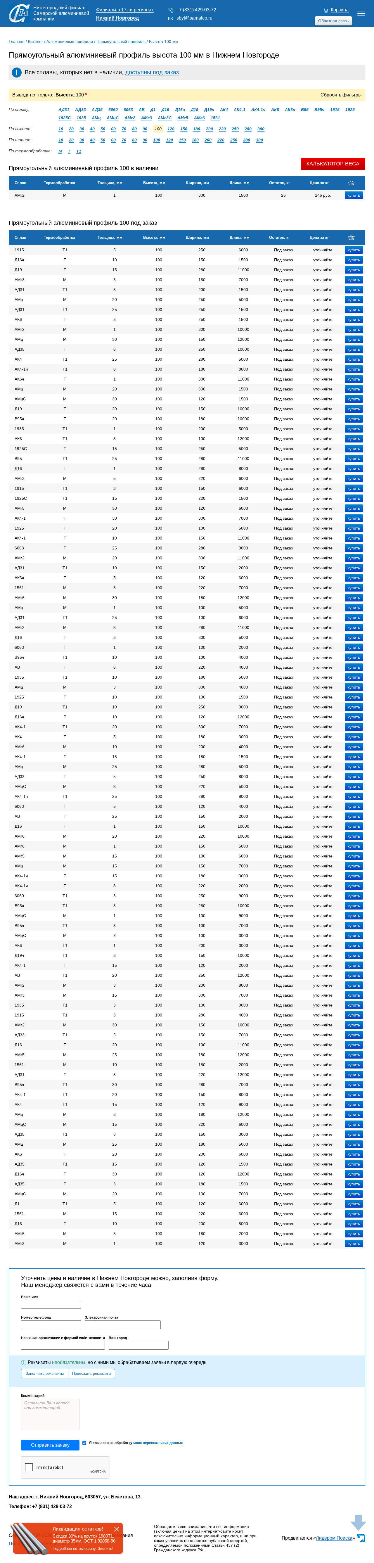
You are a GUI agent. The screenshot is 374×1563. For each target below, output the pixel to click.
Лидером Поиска (334, 1538)
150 (183, 129)
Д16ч (180, 109)
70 (124, 129)
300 (260, 129)
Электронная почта (101, 1317)
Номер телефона (36, 1317)
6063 (128, 109)
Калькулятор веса (333, 164)
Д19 (194, 109)
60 (113, 129)
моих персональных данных (158, 1443)
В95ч (319, 109)
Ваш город (118, 1338)
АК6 (275, 109)
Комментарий (32, 1396)
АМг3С (165, 117)
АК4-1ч (258, 109)
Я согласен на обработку (136, 1443)
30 (81, 129)
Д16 (165, 109)
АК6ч (290, 109)
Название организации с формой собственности (63, 1338)
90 (145, 129)
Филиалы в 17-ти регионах (125, 9)
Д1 (153, 109)
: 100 (72, 94)
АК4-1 (239, 109)
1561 (215, 117)
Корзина (340, 9)
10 (60, 129)
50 (103, 129)
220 (222, 129)
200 (209, 129)
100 (156, 140)
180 (196, 129)
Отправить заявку (50, 1445)
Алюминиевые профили (69, 41)
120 (170, 129)
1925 (350, 109)
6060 (113, 109)
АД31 (63, 109)
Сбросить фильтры (341, 94)
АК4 (224, 109)
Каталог (35, 41)
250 (235, 129)
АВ (142, 109)
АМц (96, 117)
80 (134, 129)
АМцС (113, 117)
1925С (64, 117)
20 (71, 129)
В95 (305, 109)
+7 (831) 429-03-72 (196, 9)
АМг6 (199, 117)
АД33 (80, 109)
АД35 (97, 109)
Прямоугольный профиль (121, 41)
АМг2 (129, 117)
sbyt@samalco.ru (194, 17)
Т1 (78, 151)
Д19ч (209, 109)
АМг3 (146, 117)
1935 (81, 117)
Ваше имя (29, 1297)
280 (248, 129)
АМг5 (182, 117)
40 (92, 129)
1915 (335, 109)
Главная (17, 41)
